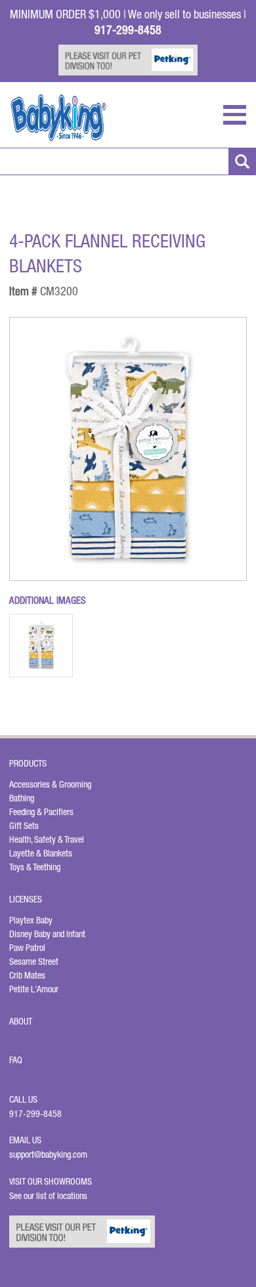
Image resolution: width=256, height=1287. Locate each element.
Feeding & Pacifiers (41, 812)
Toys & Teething (34, 867)
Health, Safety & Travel (46, 839)
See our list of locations (48, 1196)
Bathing (21, 798)
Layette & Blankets (40, 853)
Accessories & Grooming (50, 784)
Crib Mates (27, 975)
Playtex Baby (31, 920)
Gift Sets (24, 825)
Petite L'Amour (33, 989)
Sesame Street (33, 961)
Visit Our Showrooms (52, 1181)
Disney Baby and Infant (47, 934)
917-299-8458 (35, 1113)
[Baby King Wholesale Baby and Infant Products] (58, 117)
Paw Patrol (27, 947)
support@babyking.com (48, 1154)
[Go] (242, 161)
